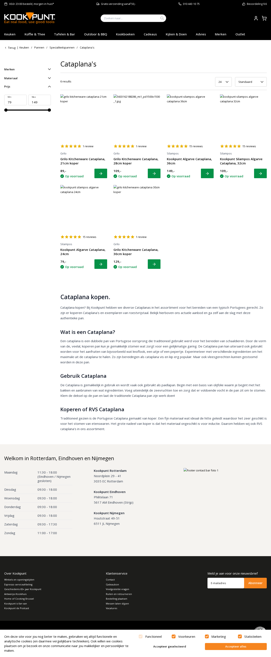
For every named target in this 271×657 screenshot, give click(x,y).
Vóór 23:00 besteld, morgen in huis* (31, 4)
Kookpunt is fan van (15, 603)
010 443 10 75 (191, 4)
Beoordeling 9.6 (257, 4)
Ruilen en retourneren (119, 594)
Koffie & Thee (35, 34)
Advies (201, 34)
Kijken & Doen (176, 34)
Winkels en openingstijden (19, 579)
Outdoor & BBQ (95, 34)
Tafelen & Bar (64, 34)
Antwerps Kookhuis (15, 594)
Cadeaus (150, 34)
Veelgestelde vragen (117, 589)
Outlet (240, 34)
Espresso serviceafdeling (18, 584)
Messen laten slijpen (117, 603)
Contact (110, 579)
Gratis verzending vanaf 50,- (118, 4)
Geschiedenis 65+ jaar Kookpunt (22, 589)
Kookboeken (125, 34)
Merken (220, 34)
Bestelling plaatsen (116, 598)
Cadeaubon (112, 584)
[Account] (256, 18)
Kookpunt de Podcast (16, 608)
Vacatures (111, 608)
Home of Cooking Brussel (19, 598)
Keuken (9, 34)
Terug (11, 48)
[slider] (5, 110)
